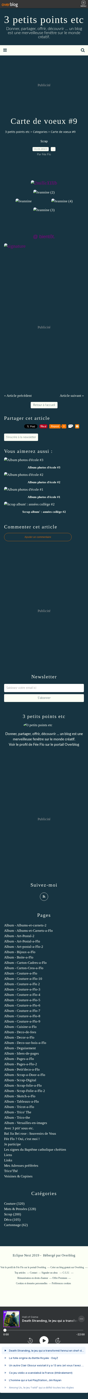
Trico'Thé (11, 1171)
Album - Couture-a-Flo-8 (22, 1016)
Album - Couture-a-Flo (20, 973)
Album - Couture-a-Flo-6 (22, 1005)
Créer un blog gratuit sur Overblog (67, 1267)
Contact (33, 1272)
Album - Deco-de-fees (20, 1032)
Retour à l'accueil (44, 405)
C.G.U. (66, 1272)
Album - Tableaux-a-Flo (21, 1101)
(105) (12, 1220)
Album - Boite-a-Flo (18, 957)
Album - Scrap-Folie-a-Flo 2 (24, 1091)
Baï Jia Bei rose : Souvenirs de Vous (30, 1134)
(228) (20, 1209)
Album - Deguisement (20, 1048)
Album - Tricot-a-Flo (19, 1107)
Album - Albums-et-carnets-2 (25, 925)
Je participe (12, 1144)
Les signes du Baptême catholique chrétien (35, 1150)
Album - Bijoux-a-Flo (19, 952)
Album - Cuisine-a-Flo (20, 1027)
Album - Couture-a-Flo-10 (23, 979)
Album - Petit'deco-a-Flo (22, 1069)
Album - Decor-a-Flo (19, 1037)
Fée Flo (38, 744)
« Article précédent (18, 396)
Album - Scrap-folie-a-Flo (23, 1085)
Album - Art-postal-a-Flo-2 (23, 947)
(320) (14, 1204)
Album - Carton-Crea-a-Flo (23, 968)
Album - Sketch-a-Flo (19, 1096)
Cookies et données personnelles (31, 1283)
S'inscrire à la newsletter (21, 437)
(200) (12, 1214)
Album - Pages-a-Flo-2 (20, 1064)
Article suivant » (72, 396)
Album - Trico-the (17, 1117)
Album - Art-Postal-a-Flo (22, 941)
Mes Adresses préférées (21, 1166)
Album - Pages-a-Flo (19, 1059)
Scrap (44, 141)
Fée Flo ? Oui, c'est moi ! (22, 1139)
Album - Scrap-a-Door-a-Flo (24, 1075)
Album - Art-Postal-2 (19, 936)
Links (8, 1160)
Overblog (68, 1255)
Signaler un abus (50, 1272)
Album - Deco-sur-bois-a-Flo (25, 1043)
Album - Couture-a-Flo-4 (22, 995)
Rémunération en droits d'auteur (32, 1278)
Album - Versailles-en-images (25, 1123)
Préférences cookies (61, 1283)
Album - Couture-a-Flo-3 (22, 989)
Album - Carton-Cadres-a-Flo (25, 963)
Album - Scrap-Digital (20, 1080)
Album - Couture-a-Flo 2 (22, 984)
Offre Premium (59, 1278)
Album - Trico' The (17, 1112)
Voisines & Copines (18, 1176)
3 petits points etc (44, 19)
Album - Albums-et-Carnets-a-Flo (28, 931)
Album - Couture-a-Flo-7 (22, 1011)
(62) (16, 1225)
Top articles (20, 1272)
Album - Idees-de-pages (21, 1053)
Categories (40, 132)
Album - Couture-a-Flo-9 (22, 1021)
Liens (8, 1155)
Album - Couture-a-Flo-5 (22, 1000)
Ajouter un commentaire (38, 537)
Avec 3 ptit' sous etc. (19, 1128)
